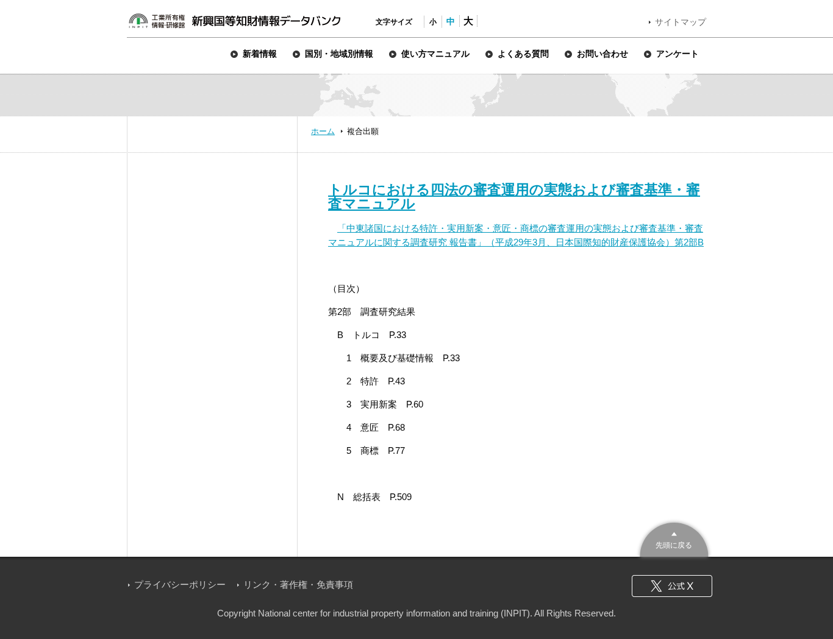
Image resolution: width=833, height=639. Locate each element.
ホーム (323, 131)
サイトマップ (680, 22)
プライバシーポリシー (180, 584)
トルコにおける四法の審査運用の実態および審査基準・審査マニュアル (514, 196)
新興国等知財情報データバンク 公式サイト (234, 20)
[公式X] (672, 586)
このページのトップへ (674, 538)
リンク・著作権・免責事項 (298, 584)
